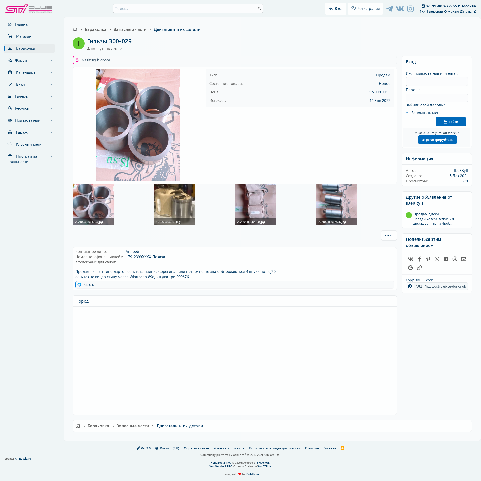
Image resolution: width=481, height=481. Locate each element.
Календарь (25, 72)
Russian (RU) (169, 448)
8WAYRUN (263, 462)
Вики (20, 84)
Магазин (23, 36)
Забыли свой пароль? (425, 104)
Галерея (22, 96)
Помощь (312, 448)
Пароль (412, 89)
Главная (22, 24)
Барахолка (25, 48)
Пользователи (27, 120)
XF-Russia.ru (23, 458)
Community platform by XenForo (240, 455)
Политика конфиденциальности (274, 448)
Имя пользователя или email (431, 73)
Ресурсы (22, 108)
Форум (21, 60)
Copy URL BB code (420, 280)
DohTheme (253, 474)
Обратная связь (196, 448)
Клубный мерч (29, 144)
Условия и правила (229, 448)
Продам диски (426, 213)
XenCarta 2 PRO (221, 462)
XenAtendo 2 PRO (220, 466)
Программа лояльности (22, 159)
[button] (51, 60)
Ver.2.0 (145, 448)
